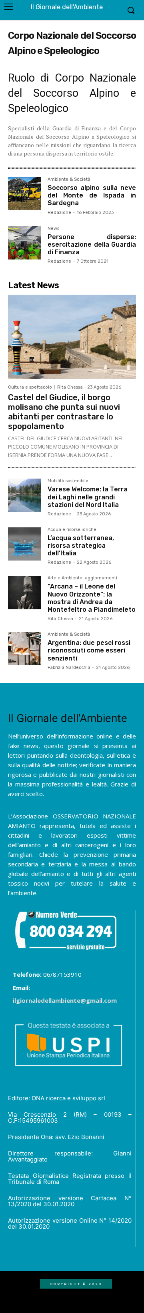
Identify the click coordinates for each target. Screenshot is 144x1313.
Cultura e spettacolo (30, 387)
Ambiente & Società (69, 179)
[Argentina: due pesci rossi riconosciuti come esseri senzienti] (24, 648)
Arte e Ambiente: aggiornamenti (82, 578)
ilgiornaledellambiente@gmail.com (65, 1000)
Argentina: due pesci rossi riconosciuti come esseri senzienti (89, 650)
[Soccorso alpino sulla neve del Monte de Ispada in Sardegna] (24, 193)
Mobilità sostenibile (68, 481)
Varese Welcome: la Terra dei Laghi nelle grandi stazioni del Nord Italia (88, 496)
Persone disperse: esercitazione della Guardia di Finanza (92, 244)
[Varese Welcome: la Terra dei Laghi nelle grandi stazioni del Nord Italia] (24, 495)
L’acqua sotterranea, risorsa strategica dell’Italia (81, 545)
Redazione (59, 212)
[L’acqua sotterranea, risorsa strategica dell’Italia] (24, 544)
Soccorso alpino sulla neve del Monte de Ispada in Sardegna (92, 195)
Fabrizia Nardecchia (69, 667)
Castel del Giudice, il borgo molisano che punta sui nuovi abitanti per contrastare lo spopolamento (64, 412)
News (53, 228)
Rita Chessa (70, 387)
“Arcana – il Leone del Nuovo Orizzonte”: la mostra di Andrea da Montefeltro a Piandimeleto (92, 598)
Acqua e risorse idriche (72, 529)
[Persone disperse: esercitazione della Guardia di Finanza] (24, 242)
